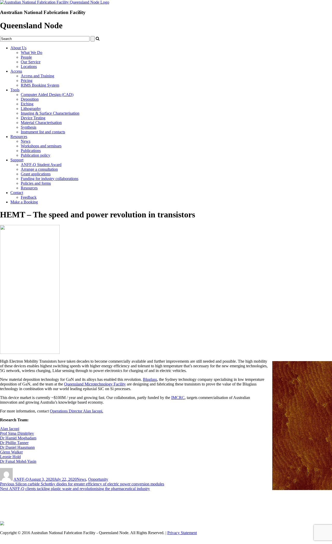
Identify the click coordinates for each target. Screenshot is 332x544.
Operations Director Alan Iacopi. (76, 411)
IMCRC (178, 397)
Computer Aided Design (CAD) (47, 94)
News (25, 141)
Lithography (31, 108)
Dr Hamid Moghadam (18, 438)
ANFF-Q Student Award (41, 164)
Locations (29, 66)
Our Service (30, 62)
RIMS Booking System (40, 85)
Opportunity (98, 479)
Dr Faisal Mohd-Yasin (18, 461)
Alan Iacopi (9, 428)
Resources (18, 136)
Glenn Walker (11, 452)
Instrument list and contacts (43, 132)
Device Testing (33, 118)
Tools (14, 90)
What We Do (31, 52)
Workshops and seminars (41, 146)
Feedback (29, 197)
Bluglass (150, 379)
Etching (27, 104)
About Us (18, 48)
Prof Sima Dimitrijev (17, 433)
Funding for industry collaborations (49, 178)
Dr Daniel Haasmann (17, 447)
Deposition (30, 99)
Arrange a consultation (39, 169)
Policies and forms (36, 183)
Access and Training (37, 76)
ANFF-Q (21, 479)
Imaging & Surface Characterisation (50, 113)
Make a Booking (24, 202)
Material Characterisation (41, 122)
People (26, 57)
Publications (31, 150)
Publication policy (35, 155)
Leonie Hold (10, 457)
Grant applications (36, 174)
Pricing (26, 80)
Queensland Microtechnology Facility (95, 384)
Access (16, 71)
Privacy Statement (182, 533)
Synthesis (28, 127)
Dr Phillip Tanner (14, 442)
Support (16, 160)
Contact (16, 192)
